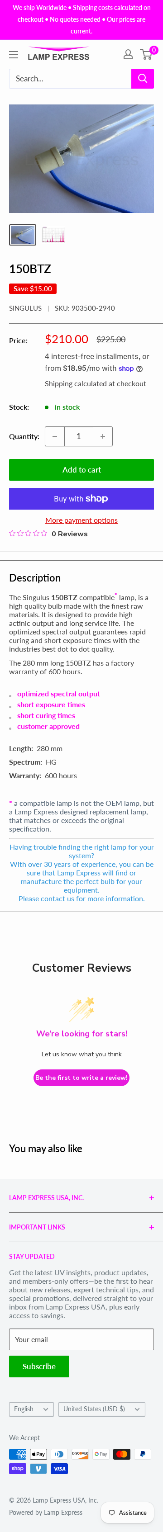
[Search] (142, 79)
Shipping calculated (76, 383)
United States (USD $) (94, 1409)
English (24, 1409)
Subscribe (39, 1366)
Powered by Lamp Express (45, 1512)
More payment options (81, 519)
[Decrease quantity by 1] (54, 436)
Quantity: (24, 436)
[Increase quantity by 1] (102, 436)
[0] (146, 54)
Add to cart (81, 469)
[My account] (128, 54)
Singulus (25, 308)
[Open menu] (13, 54)
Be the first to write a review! (81, 1077)
